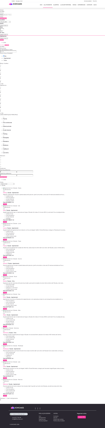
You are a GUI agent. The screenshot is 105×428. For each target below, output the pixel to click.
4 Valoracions (6, 260)
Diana (4, 192)
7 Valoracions (6, 278)
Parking (5, 134)
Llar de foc (6, 152)
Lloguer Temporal (65, 4)
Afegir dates (3, 18)
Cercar (2, 10)
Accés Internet (7, 130)
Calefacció (6, 149)
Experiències (81, 4)
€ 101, (9, 290)
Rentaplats (6, 137)
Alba (4, 315)
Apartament (7, 58)
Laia (4, 366)
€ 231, (9, 273)
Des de (5, 202)
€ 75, (9, 307)
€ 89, (9, 237)
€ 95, (9, 324)
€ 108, (9, 220)
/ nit (13, 202)
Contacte (89, 4)
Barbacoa (5, 145)
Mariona (5, 384)
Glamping (56, 4)
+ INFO (5, 204)
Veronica (5, 332)
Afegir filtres (3, 177)
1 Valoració (6, 381)
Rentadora (6, 141)
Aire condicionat (7, 122)
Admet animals (7, 126)
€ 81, (9, 358)
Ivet (4, 210)
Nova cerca (3, 48)
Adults (1, 23)
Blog (95, 4)
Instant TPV (82, 417)
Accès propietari (88, 1)
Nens (1, 27)
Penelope (5, 349)
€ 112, (9, 342)
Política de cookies (58, 419)
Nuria (4, 281)
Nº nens (2, 32)
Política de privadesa (59, 420)
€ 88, (9, 202)
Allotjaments (48, 4)
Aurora (5, 263)
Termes (55, 417)
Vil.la (5, 60)
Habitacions (3, 36)
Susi (4, 297)
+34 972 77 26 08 (16, 417)
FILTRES (2, 11)
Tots (5, 56)
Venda (74, 4)
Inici (41, 4)
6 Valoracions (6, 225)
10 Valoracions (7, 189)
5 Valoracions (6, 329)
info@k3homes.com (17, 419)
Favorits (95, 1)
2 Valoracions (6, 207)
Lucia (4, 228)
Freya (4, 245)
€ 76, (9, 255)
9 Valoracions (6, 363)
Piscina (5, 119)
